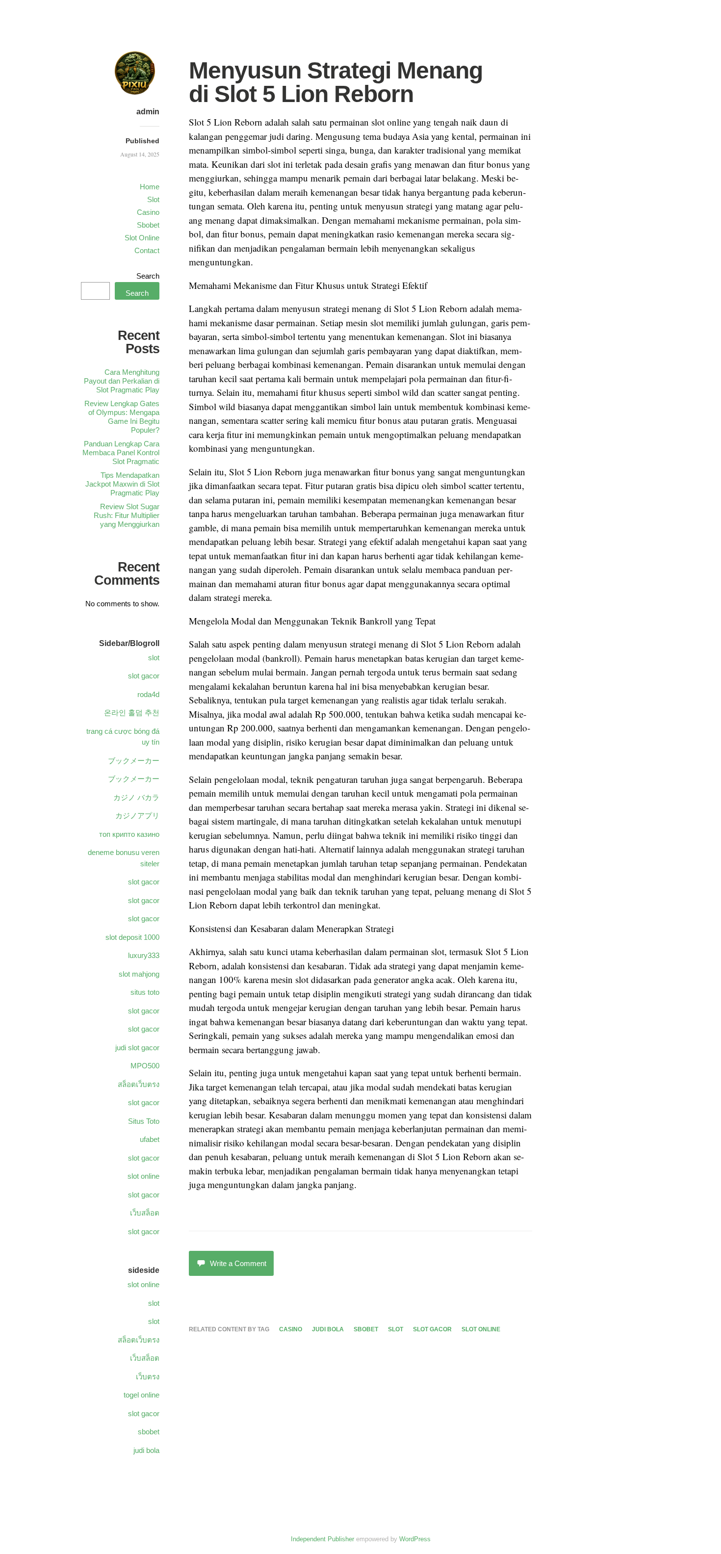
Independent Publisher (322, 1539)
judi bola (328, 1329)
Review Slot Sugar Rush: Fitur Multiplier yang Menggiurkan (126, 515)
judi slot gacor (137, 1047)
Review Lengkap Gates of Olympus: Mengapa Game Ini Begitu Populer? (121, 416)
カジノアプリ (137, 815)
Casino (148, 212)
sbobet (366, 1329)
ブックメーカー (133, 760)
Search (147, 276)
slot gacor (432, 1329)
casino (290, 1329)
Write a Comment (238, 1263)
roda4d (148, 694)
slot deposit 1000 (132, 937)
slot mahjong (139, 974)
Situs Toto (143, 1121)
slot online (481, 1329)
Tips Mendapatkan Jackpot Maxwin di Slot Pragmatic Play (122, 484)
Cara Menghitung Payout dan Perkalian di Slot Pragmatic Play (121, 381)
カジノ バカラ (136, 797)
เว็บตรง (147, 1377)
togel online (141, 1395)
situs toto (144, 992)
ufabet (149, 1139)
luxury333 (143, 955)
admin (147, 111)
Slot (153, 199)
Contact (146, 250)
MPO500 (144, 1066)
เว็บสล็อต (144, 1213)
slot (395, 1329)
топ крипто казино (129, 834)
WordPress (415, 1539)
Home (149, 186)
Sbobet (148, 225)
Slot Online (142, 237)
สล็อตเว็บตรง (138, 1084)
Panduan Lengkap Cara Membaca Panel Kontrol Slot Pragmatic (120, 453)
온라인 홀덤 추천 (131, 712)
